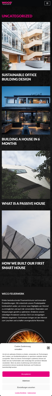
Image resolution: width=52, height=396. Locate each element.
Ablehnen (26, 381)
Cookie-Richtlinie (20, 393)
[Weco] (7, 3)
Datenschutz (32, 393)
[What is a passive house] (26, 175)
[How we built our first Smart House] (26, 234)
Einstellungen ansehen (26, 387)
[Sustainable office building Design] (26, 46)
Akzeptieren (26, 374)
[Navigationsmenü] (47, 3)
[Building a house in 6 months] (26, 110)
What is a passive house (23, 203)
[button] (48, 348)
